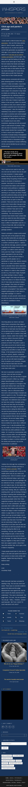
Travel (19, 782)
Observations (6, 782)
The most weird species (16, 763)
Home (7, 777)
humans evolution (7, 758)
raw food (4, 763)
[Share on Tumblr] (13, 726)
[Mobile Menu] (14, 2)
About (23, 782)
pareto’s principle (11, 469)
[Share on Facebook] (6, 726)
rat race (18, 760)
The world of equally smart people (14, 679)
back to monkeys (6, 755)
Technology (17, 780)
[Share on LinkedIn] (9, 726)
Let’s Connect (7, 689)
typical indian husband (8, 768)
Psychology (18, 777)
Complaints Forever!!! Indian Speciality (14, 670)
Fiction (14, 782)
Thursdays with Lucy (7, 765)
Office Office (9, 780)
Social (18, 33)
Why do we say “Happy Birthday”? (14, 664)
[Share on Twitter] (2, 726)
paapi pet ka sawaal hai (8, 760)
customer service (18, 755)
